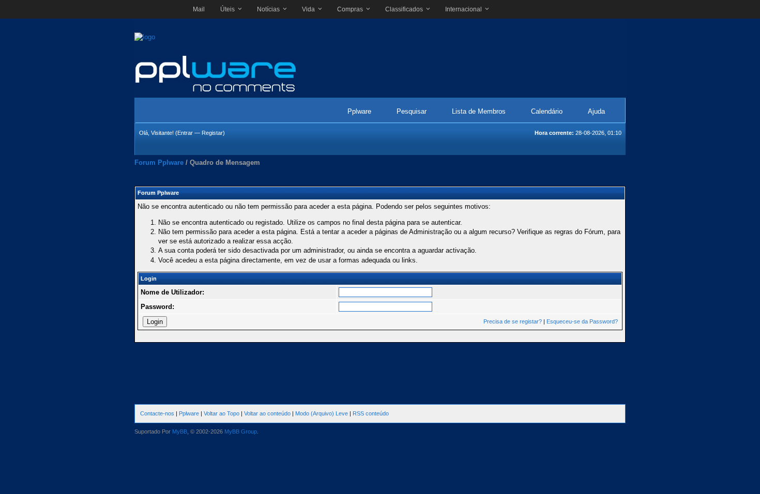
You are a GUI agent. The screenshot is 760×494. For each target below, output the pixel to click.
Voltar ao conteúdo (267, 413)
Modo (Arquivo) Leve (321, 413)
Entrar (185, 133)
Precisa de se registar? (512, 321)
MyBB (179, 431)
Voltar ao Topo (221, 413)
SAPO (158, 9)
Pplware (359, 111)
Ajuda (596, 111)
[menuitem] (198, 9)
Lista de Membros (479, 111)
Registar (212, 133)
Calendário (547, 111)
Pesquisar (412, 111)
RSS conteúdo (371, 413)
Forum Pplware (159, 162)
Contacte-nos (157, 413)
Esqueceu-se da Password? (582, 321)
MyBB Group (240, 431)
